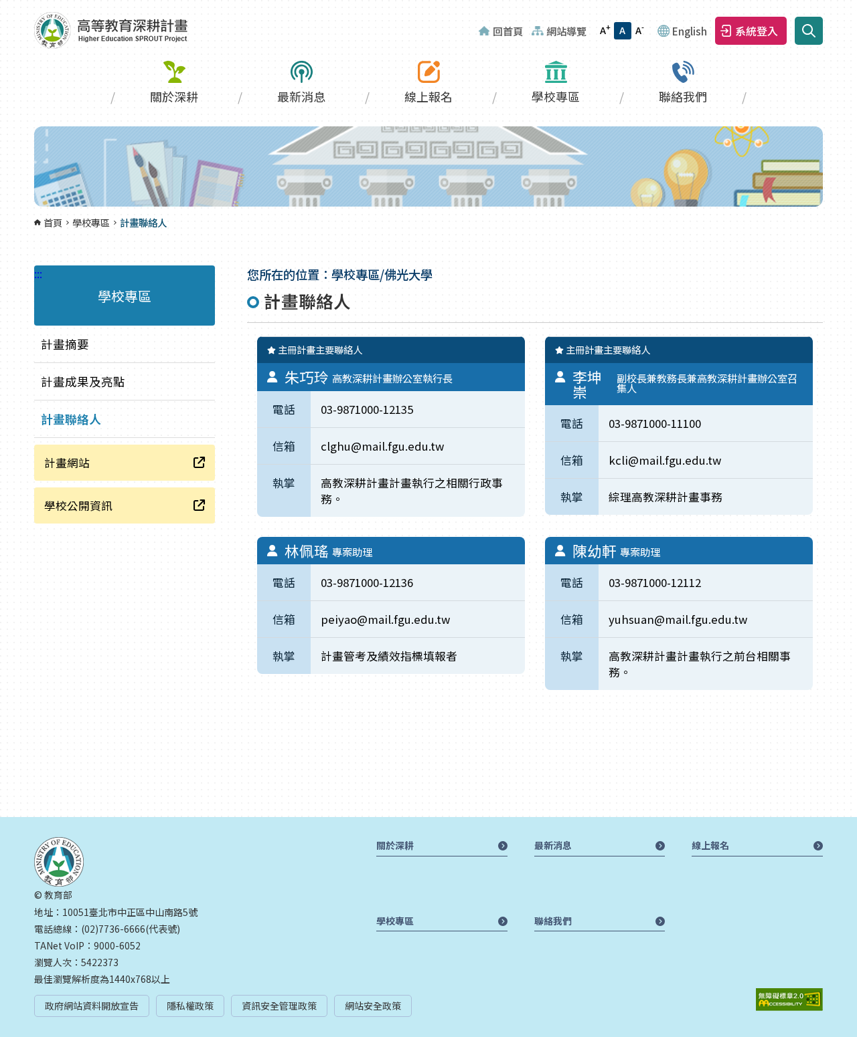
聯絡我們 (683, 96)
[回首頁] (110, 30)
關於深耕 (174, 96)
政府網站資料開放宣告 (92, 1005)
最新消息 (301, 96)
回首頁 (508, 30)
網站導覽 (566, 30)
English (689, 30)
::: (4, 8)
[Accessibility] (789, 1000)
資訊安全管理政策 (279, 1005)
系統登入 (756, 31)
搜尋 (809, 31)
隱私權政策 (190, 1005)
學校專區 (556, 96)
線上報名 (428, 96)
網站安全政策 (373, 1005)
